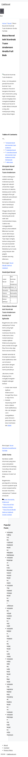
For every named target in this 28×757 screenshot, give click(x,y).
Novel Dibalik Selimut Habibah (7, 265)
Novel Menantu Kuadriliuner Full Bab (9, 448)
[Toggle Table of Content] (3, 139)
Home (4, 23)
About (6, 745)
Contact (6, 748)
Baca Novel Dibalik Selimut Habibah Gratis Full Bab (9, 512)
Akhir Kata (10, 162)
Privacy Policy (8, 750)
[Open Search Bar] (1, 16)
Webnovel (5, 502)
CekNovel (5, 4)
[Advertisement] (9, 66)
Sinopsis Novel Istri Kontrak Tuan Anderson (10, 145)
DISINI (9, 425)
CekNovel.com (11, 754)
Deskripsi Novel (11, 150)
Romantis (11, 499)
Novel (9, 23)
